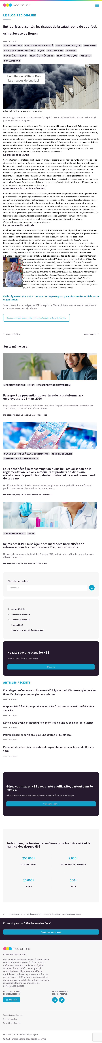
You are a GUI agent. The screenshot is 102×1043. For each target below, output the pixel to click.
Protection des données (13, 1015)
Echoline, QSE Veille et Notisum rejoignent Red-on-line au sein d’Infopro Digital (48, 722)
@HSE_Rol (68, 259)
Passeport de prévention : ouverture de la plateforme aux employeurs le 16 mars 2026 (48, 749)
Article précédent (13, 334)
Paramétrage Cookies (11, 1023)
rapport (73, 169)
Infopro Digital (32, 1034)
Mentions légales (10, 1019)
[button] (95, 1035)
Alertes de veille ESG (20, 614)
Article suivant (90, 334)
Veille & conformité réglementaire (27, 630)
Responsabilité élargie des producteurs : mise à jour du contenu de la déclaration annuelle (48, 708)
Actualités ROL (18, 609)
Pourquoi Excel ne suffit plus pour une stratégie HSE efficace (37, 734)
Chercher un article (18, 581)
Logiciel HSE (17, 625)
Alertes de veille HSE (20, 619)
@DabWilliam (80, 259)
